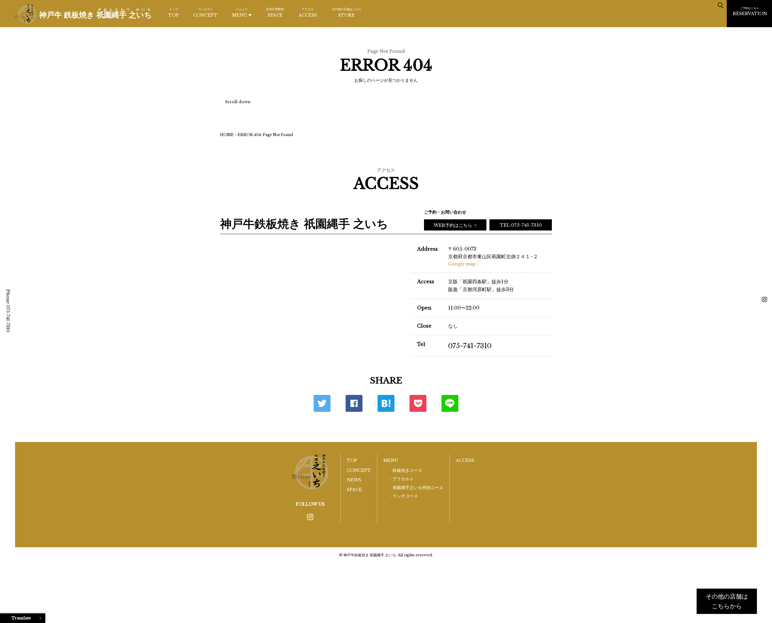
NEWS (354, 480)
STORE (346, 12)
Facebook (354, 403)
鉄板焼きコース (407, 470)
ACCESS (308, 12)
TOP (173, 12)
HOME (227, 134)
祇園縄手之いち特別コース (418, 487)
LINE (449, 403)
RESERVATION (750, 11)
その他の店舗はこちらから (727, 601)
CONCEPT (205, 12)
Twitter (322, 403)
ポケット (418, 403)
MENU (240, 12)
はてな (386, 403)
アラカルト (403, 479)
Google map (462, 264)
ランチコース (405, 496)
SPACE (275, 12)
